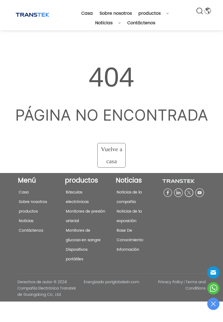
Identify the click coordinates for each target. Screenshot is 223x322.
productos (149, 13)
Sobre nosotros (116, 13)
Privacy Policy (170, 282)
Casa (87, 13)
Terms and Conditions (195, 285)
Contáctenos (141, 22)
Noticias (104, 22)
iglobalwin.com (125, 282)
